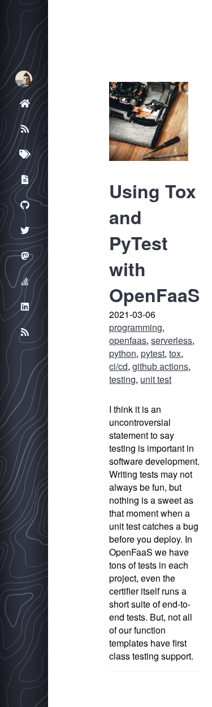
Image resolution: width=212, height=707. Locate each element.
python (122, 353)
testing (122, 379)
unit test (155, 379)
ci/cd (118, 366)
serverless (171, 340)
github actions (160, 366)
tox (175, 353)
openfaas (127, 340)
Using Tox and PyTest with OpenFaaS (154, 243)
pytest (153, 353)
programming (135, 327)
